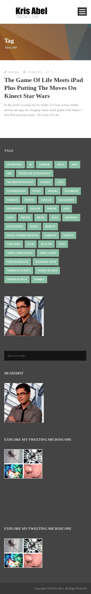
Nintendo (71, 217)
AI (30, 164)
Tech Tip (46, 244)
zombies (39, 279)
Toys (62, 244)
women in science (18, 270)
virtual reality (17, 262)
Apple (61, 164)
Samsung (50, 235)
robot (34, 226)
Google (46, 200)
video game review (20, 253)
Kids (66, 208)
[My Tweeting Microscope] (25, 465)
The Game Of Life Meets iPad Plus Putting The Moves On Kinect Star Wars (43, 88)
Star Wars (13, 244)
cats (60, 182)
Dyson (37, 191)
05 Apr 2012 (35, 72)
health (35, 208)
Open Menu (82, 11)
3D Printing (14, 164)
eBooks (53, 191)
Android (44, 164)
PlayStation (15, 226)
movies (25, 217)
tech (30, 244)
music (41, 217)
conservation (16, 191)
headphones (15, 208)
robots (50, 226)
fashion (12, 200)
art (9, 173)
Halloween (66, 200)
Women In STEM (47, 270)
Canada (45, 182)
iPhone (52, 208)
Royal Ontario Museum (22, 235)
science (68, 235)
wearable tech (45, 262)
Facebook (71, 191)
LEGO (10, 217)
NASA (55, 217)
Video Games (48, 253)
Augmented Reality (20, 182)
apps (74, 164)
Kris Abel (14, 72)
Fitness (29, 200)
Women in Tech (17, 279)
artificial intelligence (35, 173)
